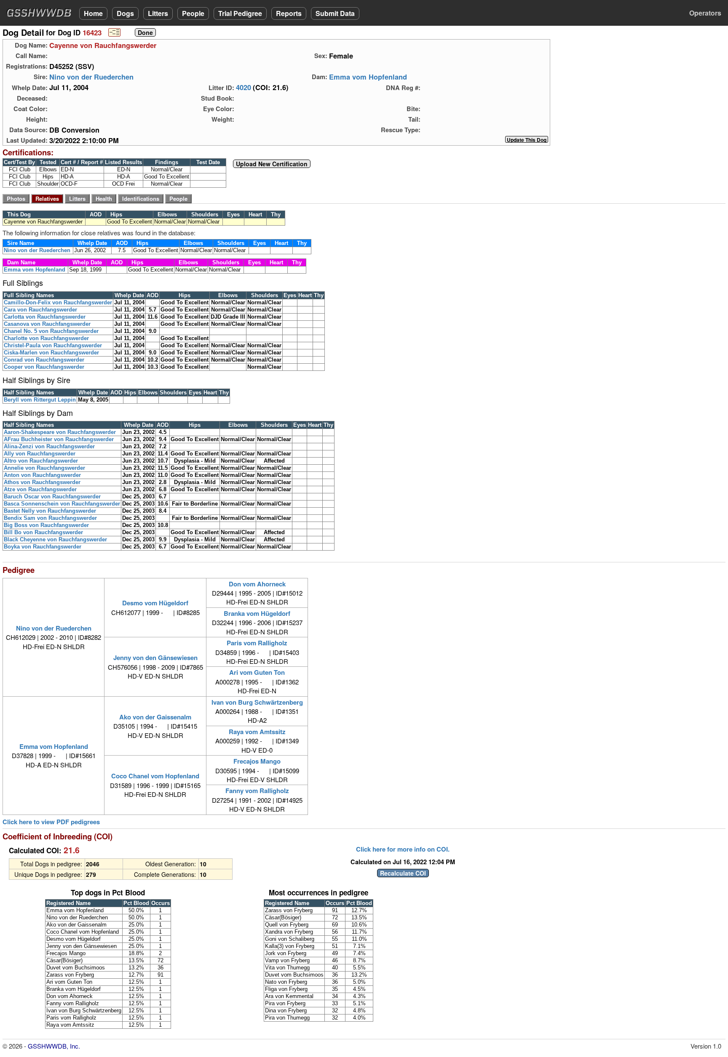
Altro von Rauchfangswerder (41, 461)
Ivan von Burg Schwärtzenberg (257, 702)
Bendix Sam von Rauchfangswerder (50, 518)
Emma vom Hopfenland (368, 77)
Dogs (125, 13)
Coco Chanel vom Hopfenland (155, 775)
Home (93, 13)
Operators (705, 13)
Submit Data (335, 13)
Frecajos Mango (257, 761)
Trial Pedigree (240, 13)
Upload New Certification (272, 164)
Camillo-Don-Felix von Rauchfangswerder (58, 302)
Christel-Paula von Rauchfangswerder (53, 345)
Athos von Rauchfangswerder (42, 482)
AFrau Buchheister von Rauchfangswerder (59, 439)
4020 (243, 88)
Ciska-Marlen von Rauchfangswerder (51, 352)
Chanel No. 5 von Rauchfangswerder (51, 331)
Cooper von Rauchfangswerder (44, 367)
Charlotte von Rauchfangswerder (46, 338)
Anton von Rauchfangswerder (42, 475)
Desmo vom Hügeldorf (155, 602)
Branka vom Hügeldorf (257, 613)
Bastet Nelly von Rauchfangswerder (50, 511)
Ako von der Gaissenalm (155, 717)
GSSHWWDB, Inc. (54, 1045)
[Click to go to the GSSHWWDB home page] (40, 11)
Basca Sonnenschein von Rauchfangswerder (62, 504)
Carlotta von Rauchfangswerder (45, 317)
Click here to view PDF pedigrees (51, 821)
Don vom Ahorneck (257, 583)
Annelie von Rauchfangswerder (44, 468)
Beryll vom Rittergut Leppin (40, 400)
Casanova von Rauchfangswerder (47, 324)
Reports (289, 13)
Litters (158, 13)
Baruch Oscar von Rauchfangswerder (52, 496)
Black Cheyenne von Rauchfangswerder (55, 539)
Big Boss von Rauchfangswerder (46, 525)
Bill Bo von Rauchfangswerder (43, 532)
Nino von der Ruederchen (91, 77)
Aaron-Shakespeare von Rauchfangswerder (60, 432)
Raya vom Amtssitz (257, 731)
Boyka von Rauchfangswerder (42, 546)
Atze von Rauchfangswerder (40, 489)
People (193, 13)
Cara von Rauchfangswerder (40, 309)
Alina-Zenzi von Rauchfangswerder (49, 446)
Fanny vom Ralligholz (257, 790)
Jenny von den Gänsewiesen (155, 657)
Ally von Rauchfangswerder (39, 453)
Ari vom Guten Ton (257, 672)
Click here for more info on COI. (403, 849)
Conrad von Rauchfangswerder (44, 360)
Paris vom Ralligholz (257, 642)
